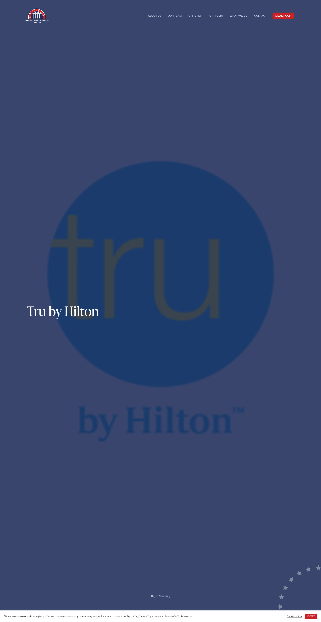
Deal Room (283, 15)
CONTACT (260, 15)
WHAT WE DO (238, 15)
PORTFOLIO (215, 15)
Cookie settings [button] (294, 616)
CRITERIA (194, 15)
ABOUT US (154, 15)
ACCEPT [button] (311, 616)
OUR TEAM (175, 15)
